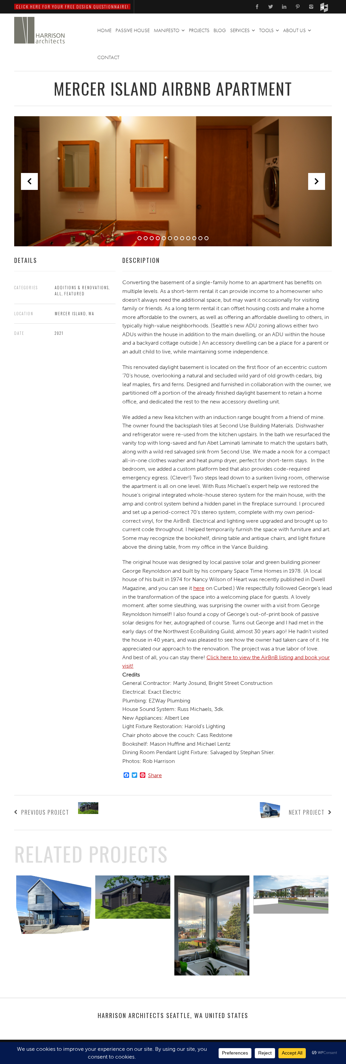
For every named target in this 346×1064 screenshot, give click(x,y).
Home (104, 30)
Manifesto (166, 30)
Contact (108, 57)
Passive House (133, 30)
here (198, 588)
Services (240, 30)
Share (155, 775)
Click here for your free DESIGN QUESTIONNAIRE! (72, 6)
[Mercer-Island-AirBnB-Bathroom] (173, 181)
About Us (294, 30)
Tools (266, 30)
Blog (220, 30)
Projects (199, 30)
